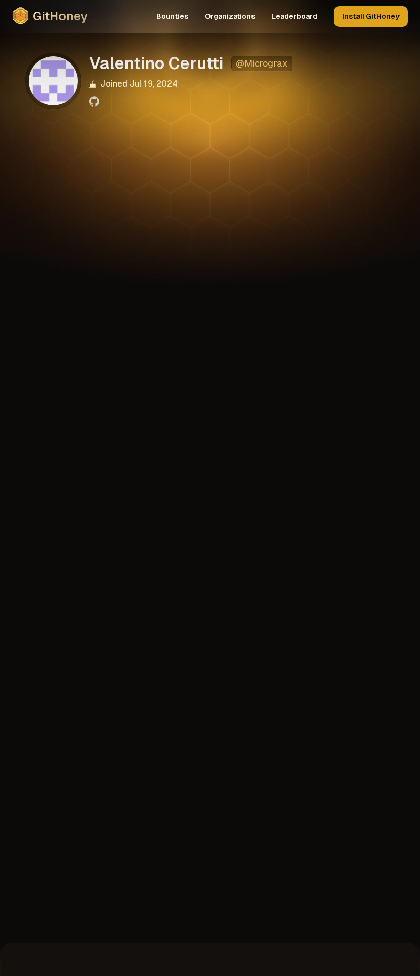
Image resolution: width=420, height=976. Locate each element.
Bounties (172, 16)
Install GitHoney (371, 16)
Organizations (230, 16)
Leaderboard (294, 16)
